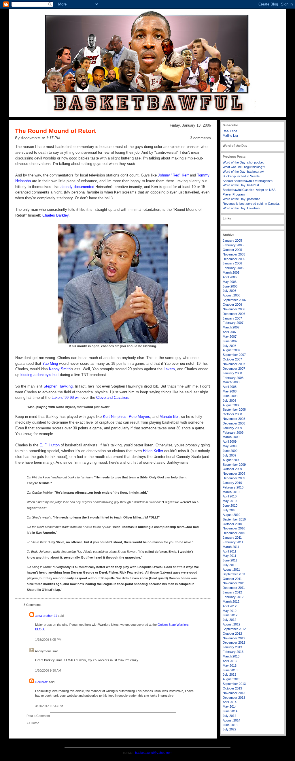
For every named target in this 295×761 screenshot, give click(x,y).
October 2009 (232, 469)
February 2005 (233, 245)
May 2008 (230, 391)
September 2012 (234, 629)
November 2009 (234, 473)
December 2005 (234, 259)
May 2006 (230, 281)
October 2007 (232, 359)
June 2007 (230, 341)
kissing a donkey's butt (39, 375)
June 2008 (230, 396)
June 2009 (230, 450)
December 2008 (234, 423)
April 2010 (230, 496)
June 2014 (230, 711)
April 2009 (230, 441)
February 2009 (233, 432)
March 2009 (231, 437)
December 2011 (234, 587)
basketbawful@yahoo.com (153, 752)
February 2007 (233, 322)
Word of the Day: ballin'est (241, 185)
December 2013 (234, 697)
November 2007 (234, 364)
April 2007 (230, 332)
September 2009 (234, 464)
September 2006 (234, 300)
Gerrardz (41, 682)
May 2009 (230, 446)
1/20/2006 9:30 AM (48, 670)
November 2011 (234, 583)
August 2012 (231, 624)
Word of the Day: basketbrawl (243, 171)
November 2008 (234, 418)
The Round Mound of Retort (55, 130)
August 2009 (231, 460)
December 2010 (234, 533)
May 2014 (230, 706)
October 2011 (232, 578)
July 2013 (229, 674)
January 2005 (232, 240)
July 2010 (229, 510)
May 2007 (230, 336)
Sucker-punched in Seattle (241, 176)
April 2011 (229, 551)
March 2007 (231, 327)
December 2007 (234, 368)
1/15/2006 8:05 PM (48, 639)
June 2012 (230, 615)
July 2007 (229, 345)
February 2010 (233, 487)
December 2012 (234, 642)
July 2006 (229, 290)
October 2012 (232, 633)
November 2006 (234, 309)
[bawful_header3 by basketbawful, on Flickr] (147, 115)
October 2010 (232, 524)
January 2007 (232, 318)
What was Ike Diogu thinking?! (244, 167)
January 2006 (232, 263)
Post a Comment (38, 715)
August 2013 (231, 679)
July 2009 (229, 455)
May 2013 (230, 665)
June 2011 (230, 560)
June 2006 (230, 286)
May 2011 (229, 555)
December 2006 (234, 313)
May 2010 (230, 501)
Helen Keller (153, 451)
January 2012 (232, 592)
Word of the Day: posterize (241, 199)
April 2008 (230, 386)
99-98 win (72, 397)
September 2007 (234, 354)
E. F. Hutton (49, 445)
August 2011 (231, 569)
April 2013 (230, 661)
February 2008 (233, 377)
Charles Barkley (55, 215)
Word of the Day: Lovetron (241, 208)
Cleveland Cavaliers (112, 397)
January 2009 (232, 428)
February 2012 (233, 597)
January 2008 (232, 373)
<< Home (33, 723)
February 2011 (233, 542)
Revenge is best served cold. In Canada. (251, 203)
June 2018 (230, 725)
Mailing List (230, 135)
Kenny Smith (60, 369)
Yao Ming (50, 363)
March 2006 (231, 272)
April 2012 (230, 606)
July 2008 (229, 400)
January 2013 (232, 647)
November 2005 (234, 254)
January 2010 (232, 482)
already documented (77, 187)
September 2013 (234, 683)
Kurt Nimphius (114, 416)
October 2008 (232, 414)
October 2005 (232, 249)
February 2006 (233, 268)
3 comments (200, 138)
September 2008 (234, 409)
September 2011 (234, 574)
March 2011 (231, 546)
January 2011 (232, 537)
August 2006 (231, 295)
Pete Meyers (139, 416)
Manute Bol (169, 416)
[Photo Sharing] (113, 342)
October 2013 (232, 688)
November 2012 (234, 638)
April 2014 (230, 702)
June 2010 (230, 505)
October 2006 (232, 304)
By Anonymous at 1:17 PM (37, 138)
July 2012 (229, 619)
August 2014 (231, 720)
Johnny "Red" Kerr (173, 175)
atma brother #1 (46, 615)
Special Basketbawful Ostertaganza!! (248, 181)
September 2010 (234, 519)
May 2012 (230, 610)
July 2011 (229, 565)
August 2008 (231, 405)
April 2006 (230, 277)
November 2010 (234, 528)
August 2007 (231, 350)
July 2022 (229, 729)
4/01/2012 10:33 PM (49, 706)
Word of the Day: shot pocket (243, 162)
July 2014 (229, 715)
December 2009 (234, 478)
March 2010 (231, 492)
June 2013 (230, 670)
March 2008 (231, 382)
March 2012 (231, 601)
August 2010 (231, 514)
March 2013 (231, 656)
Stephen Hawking (58, 386)
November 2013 (234, 693)
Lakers (169, 369)
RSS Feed (230, 131)
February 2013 (233, 651)
